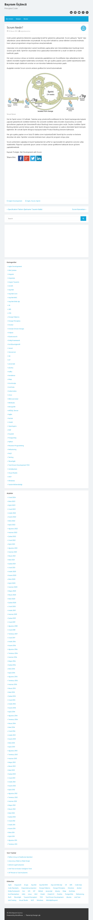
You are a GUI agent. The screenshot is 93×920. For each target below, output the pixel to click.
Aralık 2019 (12, 610)
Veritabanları (12, 469)
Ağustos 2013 (12, 751)
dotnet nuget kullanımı (16, 865)
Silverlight (11, 461)
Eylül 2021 (11, 544)
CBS (9, 309)
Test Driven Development (55, 897)
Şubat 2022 (12, 536)
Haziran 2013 (12, 758)
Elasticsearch (12, 336)
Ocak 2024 (12, 497)
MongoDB (11, 407)
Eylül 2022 (11, 525)
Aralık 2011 (11, 825)
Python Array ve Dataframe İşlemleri (20, 857)
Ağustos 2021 (12, 548)
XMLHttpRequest (52, 900)
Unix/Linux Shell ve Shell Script (19, 861)
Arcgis (26, 885)
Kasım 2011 (11, 828)
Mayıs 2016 (12, 661)
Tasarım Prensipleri (30, 897)
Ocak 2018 (11, 630)
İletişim (18, 19)
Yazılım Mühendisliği (15, 484)
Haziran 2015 (12, 684)
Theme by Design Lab (33, 915)
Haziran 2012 (12, 801)
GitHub (40, 891)
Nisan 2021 (12, 556)
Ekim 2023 (11, 501)
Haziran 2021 (12, 552)
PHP (9, 430)
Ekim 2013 (11, 743)
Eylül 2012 (11, 789)
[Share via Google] (26, 160)
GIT (34, 891)
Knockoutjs (12, 383)
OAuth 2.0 (51, 894)
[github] (83, 12)
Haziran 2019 (12, 614)
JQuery (10, 368)
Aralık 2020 (12, 571)
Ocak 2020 (12, 606)
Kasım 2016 (12, 645)
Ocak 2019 (11, 622)
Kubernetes (12, 391)
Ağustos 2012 (12, 793)
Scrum (33, 201)
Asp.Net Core (12, 294)
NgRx (10, 414)
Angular (11, 274)
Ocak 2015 (11, 700)
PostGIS (11, 434)
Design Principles (14, 321)
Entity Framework (14, 340)
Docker (10, 325)
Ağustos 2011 (12, 840)
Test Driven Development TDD (19, 465)
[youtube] (79, 12)
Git (9, 356)
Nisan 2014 (12, 723)
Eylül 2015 (11, 673)
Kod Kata (11, 387)
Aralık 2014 (12, 704)
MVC (36, 894)
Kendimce (11, 375)
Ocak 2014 (11, 731)
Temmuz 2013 (13, 754)
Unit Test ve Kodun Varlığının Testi (20, 869)
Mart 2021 (11, 560)
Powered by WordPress (15, 915)
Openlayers (12, 426)
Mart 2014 (11, 727)
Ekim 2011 (11, 832)
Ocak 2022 (12, 540)
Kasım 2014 (12, 708)
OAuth (10, 422)
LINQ (23, 894)
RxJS (10, 453)
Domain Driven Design (16, 329)
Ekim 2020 (11, 579)
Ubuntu (68, 897)
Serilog (10, 457)
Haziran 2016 (12, 657)
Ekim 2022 (11, 521)
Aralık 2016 (12, 641)
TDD (41, 897)
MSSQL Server (13, 410)
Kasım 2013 (12, 739)
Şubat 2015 (12, 696)
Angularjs (11, 278)
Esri (23, 891)
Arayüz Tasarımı (13, 282)
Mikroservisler (13, 399)
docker (79, 888)
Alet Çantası (12, 270)
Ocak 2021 (11, 567)
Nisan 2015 (12, 688)
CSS (9, 313)
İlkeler (26, 19)
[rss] (87, 12)
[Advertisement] (46, 179)
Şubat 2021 (12, 564)
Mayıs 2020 (12, 591)
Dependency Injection (28, 888)
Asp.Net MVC (12, 297)
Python (10, 442)
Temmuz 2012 (13, 797)
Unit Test (77, 897)
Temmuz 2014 (13, 719)
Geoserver (12, 352)
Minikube (11, 403)
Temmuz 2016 (13, 653)
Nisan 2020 (12, 595)
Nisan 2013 (12, 766)
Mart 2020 (11, 599)
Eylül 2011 (11, 836)
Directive (71, 888)
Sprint (38, 201)
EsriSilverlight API (14, 344)
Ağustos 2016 (12, 649)
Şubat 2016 (12, 665)
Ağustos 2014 (12, 715)
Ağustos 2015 (12, 676)
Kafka (10, 372)
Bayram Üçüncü (16, 4)
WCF (9, 477)
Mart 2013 (11, 770)
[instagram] (71, 12)
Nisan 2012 (12, 809)
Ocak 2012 (11, 821)
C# (9, 305)
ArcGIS (10, 286)
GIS (29, 891)
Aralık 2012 (12, 782)
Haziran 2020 (12, 587)
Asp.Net (11, 290)
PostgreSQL (12, 438)
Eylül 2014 (11, 712)
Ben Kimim (9, 19)
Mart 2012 (11, 813)
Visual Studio (12, 473)
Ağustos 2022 (13, 529)
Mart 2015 (11, 692)
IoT (9, 360)
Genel (10, 348)
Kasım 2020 (12, 575)
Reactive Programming (16, 445)
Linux (10, 395)
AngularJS (17, 885)
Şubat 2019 (12, 618)
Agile (29, 201)
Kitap (10, 379)
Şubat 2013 (12, 774)
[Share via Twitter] (33, 160)
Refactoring (12, 449)
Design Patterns (13, 317)
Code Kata (78, 885)
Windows (11, 481)
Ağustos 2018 (12, 626)
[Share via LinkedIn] (39, 160)
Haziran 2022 (12, 532)
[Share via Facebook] (20, 160)
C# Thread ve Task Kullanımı (17, 873)
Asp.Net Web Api (14, 301)
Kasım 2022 (12, 517)
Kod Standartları (13, 894)
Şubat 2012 (12, 817)
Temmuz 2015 (13, 680)
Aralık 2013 (12, 735)
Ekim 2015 (11, 669)
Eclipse (10, 332)
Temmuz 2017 (13, 634)
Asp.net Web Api (56, 885)
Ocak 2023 (12, 509)
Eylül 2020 (11, 583)
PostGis (59, 894)
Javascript (11, 364)
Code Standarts (13, 888)
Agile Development (15, 201)
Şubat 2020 (12, 602)
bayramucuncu (25, 31)
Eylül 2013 (11, 747)
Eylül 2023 (11, 505)
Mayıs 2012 (12, 805)
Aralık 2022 (12, 513)
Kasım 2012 (12, 786)
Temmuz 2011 (12, 844)
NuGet (10, 418)
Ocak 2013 (11, 778)
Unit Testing (12, 900)
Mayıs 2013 (12, 762)
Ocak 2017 (11, 638)
